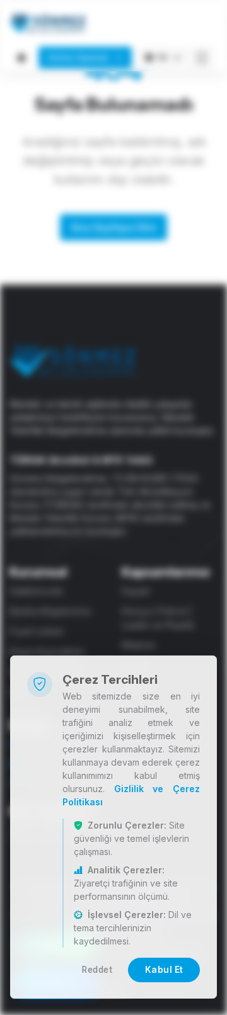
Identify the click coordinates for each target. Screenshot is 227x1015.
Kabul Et (164, 970)
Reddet (97, 970)
